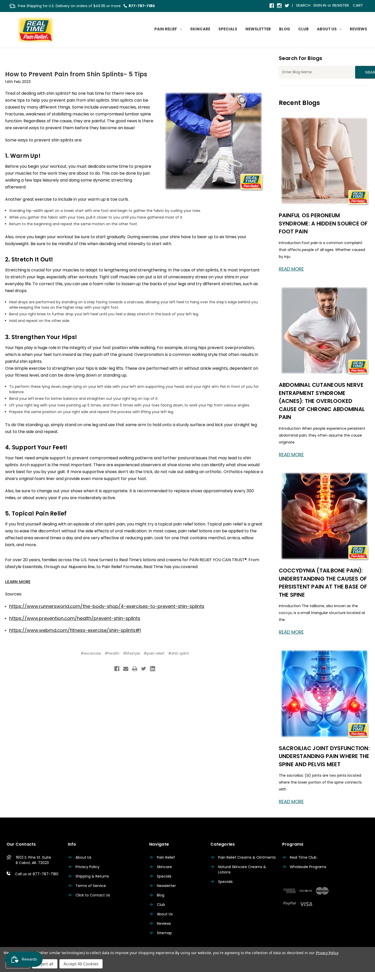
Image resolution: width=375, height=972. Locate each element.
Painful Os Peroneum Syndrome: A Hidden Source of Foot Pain (323, 223)
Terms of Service (91, 885)
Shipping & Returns (92, 876)
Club (303, 29)
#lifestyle (131, 653)
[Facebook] (272, 6)
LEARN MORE (18, 582)
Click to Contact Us (93, 895)
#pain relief (154, 653)
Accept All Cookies (81, 964)
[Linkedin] (152, 668)
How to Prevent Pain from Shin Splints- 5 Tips (76, 74)
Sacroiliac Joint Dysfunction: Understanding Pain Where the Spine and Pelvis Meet (324, 756)
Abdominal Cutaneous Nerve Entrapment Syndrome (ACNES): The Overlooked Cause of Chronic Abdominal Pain (322, 401)
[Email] (125, 668)
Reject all (44, 964)
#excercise (91, 653)
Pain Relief (165, 29)
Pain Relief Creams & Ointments (247, 857)
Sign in (319, 5)
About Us (327, 29)
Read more (291, 269)
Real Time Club (303, 857)
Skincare (200, 29)
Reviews (358, 29)
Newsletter (258, 29)
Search (303, 5)
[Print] (134, 668)
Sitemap (164, 932)
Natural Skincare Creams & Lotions (242, 869)
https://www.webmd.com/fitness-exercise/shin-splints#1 (75, 630)
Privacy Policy (87, 866)
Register (340, 5)
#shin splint (178, 653)
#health (112, 653)
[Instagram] (279, 6)
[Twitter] (287, 6)
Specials (227, 29)
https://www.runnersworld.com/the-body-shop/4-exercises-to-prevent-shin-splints (106, 606)
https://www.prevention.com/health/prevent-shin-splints (74, 618)
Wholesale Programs (308, 866)
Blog (284, 29)
